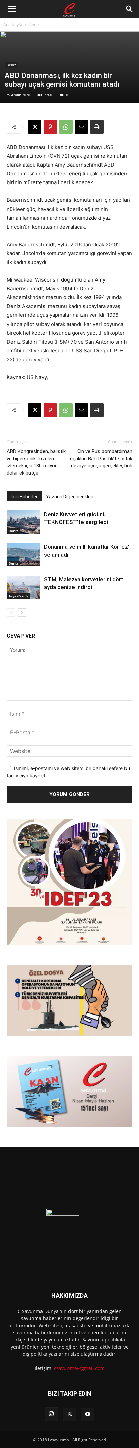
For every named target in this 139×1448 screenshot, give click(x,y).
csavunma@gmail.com (79, 1368)
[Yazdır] (97, 127)
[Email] (81, 127)
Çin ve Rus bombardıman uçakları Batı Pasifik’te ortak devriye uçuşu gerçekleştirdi (101, 458)
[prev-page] (11, 612)
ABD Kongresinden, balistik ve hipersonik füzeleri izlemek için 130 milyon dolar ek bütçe (36, 462)
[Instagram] (51, 1414)
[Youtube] (87, 1414)
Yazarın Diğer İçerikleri (69, 496)
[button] (11, 9)
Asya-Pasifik (18, 596)
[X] (34, 127)
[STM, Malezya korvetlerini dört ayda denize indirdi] (23, 587)
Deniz (34, 24)
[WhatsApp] (66, 127)
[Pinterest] (50, 127)
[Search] (129, 9)
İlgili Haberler (24, 496)
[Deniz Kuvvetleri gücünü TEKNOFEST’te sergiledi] (23, 522)
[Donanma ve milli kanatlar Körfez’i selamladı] (23, 554)
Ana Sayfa (12, 24)
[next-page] (22, 612)
